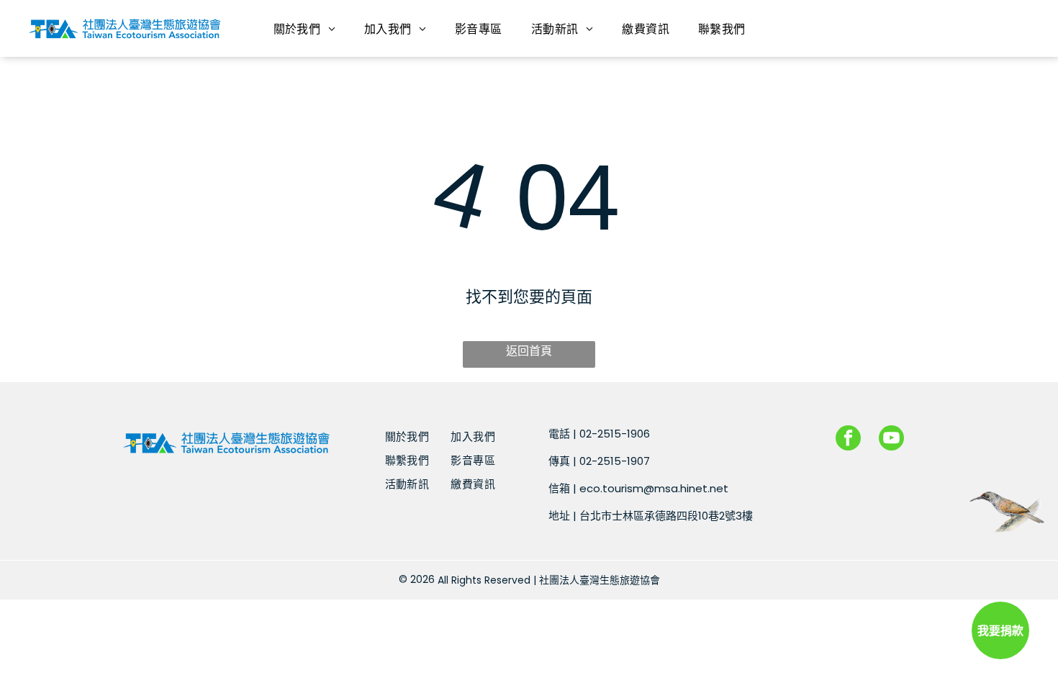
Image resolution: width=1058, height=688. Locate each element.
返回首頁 (529, 351)
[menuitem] (304, 28)
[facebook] (848, 439)
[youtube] (891, 439)
